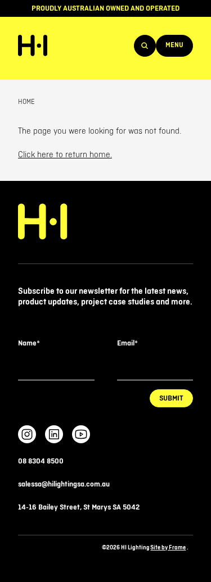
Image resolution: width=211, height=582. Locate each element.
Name (28, 343)
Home (26, 102)
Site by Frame (168, 547)
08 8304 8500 (41, 461)
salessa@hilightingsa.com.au (64, 484)
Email (127, 343)
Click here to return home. (65, 155)
